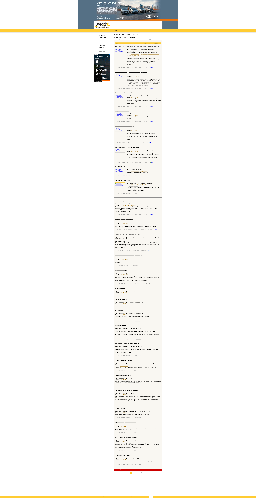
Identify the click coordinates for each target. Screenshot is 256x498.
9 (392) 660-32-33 (140, 240)
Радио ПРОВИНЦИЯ (120, 166)
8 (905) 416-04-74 (124, 379)
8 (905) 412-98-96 (124, 394)
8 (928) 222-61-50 (143, 54)
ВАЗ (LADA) (130, 34)
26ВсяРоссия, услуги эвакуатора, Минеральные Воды (128, 255)
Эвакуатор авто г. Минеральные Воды (124, 92)
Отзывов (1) (146, 67)
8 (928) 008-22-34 (135, 76)
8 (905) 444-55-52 (124, 240)
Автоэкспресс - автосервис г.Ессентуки (124, 126)
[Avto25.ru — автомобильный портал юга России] (102, 24)
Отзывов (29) (143, 250)
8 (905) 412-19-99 (124, 329)
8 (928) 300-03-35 (124, 259)
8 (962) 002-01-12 (124, 459)
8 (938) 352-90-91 (124, 314)
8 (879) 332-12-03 (124, 223)
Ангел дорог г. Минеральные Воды (123, 375)
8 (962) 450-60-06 (124, 292)
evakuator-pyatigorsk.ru (133, 186)
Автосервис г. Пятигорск (121, 325)
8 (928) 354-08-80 (135, 184)
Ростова (102, 47)
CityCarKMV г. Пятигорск (121, 270)
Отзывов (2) (145, 142)
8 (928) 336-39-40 (124, 412)
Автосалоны (102, 35)
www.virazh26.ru (132, 56)
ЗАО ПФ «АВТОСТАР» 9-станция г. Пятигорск (126, 437)
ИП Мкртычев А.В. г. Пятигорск (122, 455)
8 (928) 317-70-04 (152, 54)
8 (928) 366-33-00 (124, 366)
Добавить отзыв (138, 67)
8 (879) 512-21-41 (135, 54)
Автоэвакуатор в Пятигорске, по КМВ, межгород (127, 343)
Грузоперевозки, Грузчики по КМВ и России (125, 422)
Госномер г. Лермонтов (120, 408)
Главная (116, 34)
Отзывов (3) (146, 121)
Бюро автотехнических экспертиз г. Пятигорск (126, 390)
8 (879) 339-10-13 (135, 171)
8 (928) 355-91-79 (135, 130)
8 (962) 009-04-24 (124, 426)
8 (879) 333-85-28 (132, 205)
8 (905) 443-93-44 (135, 97)
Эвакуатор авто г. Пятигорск (122, 111)
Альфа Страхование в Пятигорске (123, 360)
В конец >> (143, 472)
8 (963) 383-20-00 (124, 274)
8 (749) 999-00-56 (124, 303)
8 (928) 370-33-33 (143, 184)
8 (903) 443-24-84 (143, 171)
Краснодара (102, 45)
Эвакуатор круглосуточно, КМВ (122, 180)
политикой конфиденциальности (143, 496)
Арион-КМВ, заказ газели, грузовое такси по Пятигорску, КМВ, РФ (131, 72)
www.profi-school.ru (121, 241)
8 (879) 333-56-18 (124, 205)
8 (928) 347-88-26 (135, 115)
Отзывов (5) (146, 106)
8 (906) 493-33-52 (135, 55)
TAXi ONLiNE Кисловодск (121, 299)
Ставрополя (102, 48)
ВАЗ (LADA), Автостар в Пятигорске (124, 219)
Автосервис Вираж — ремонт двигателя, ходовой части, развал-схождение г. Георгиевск (137, 46)
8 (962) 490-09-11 (123, 348)
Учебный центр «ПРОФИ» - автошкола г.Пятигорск (127, 234)
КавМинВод (102, 43)
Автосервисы (102, 39)
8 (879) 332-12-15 (124, 441)
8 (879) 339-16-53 (135, 151)
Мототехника (102, 51)
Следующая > (138, 472)
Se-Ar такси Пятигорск (120, 288)
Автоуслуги (101, 41)
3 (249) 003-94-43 (132, 240)
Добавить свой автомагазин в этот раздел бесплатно (125, 469)
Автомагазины (102, 37)
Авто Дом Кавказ (119, 310)
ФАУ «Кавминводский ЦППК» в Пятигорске (125, 201)
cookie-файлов (133, 496)
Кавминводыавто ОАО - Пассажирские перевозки (127, 147)
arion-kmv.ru (131, 77)
